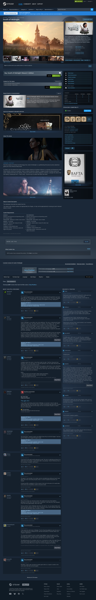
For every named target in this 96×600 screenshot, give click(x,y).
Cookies (68, 593)
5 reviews (8, 560)
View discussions (68, 141)
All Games (5, 17)
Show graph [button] (88, 276)
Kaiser (8, 317)
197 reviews (9, 359)
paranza (9, 472)
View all (88, 248)
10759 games (9, 432)
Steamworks (46, 591)
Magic (82, 60)
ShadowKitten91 (10, 524)
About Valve (59, 586)
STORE (20, 4)
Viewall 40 (89, 119)
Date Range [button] (33, 276)
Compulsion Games (79, 52)
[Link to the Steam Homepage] (8, 5)
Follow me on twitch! (25, 398)
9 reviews (8, 455)
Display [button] (47, 276)
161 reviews (9, 319)
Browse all (58, 81)
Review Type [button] (6, 276)
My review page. (24, 396)
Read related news (69, 139)
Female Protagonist (68, 60)
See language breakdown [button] (70, 263)
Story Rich (86, 60)
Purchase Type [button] (16, 276)
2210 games (9, 358)
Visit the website (68, 134)
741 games (9, 392)
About (34, 4)
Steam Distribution (48, 593)
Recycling (59, 593)
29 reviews (9, 498)
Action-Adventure (77, 60)
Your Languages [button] (10, 281)
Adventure (73, 127)
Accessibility (69, 589)
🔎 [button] (60, 115)
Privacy (68, 586)
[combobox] (74, 9)
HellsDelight (10, 431)
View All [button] (59, 93)
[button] (5, 9)
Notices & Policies (71, 591)
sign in (84, 1)
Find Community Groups (70, 143)
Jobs (58, 589)
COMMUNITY (27, 4)
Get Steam (82, 586)
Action (69, 127)
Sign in (5, 65)
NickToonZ (9, 291)
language (89, 1)
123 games (9, 474)
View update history (69, 137)
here (30, 253)
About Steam (47, 586)
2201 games (9, 318)
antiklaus (9, 356)
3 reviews (8, 526)
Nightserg (9, 391)
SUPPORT (40, 4)
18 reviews (9, 294)
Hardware (59, 591)
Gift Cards (46, 596)
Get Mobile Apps (83, 589)
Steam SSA (46, 589)
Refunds (68, 596)
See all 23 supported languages (71, 103)
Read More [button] (57, 340)
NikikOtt (9, 495)
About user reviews (81, 263)
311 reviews (9, 394)
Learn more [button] (87, 110)
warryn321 (9, 559)
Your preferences (89, 263)
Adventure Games (12, 17)
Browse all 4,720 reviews (32, 577)
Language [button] (25, 276)
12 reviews (9, 475)
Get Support (82, 591)
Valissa (8, 454)
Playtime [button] (41, 276)
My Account (82, 593)
